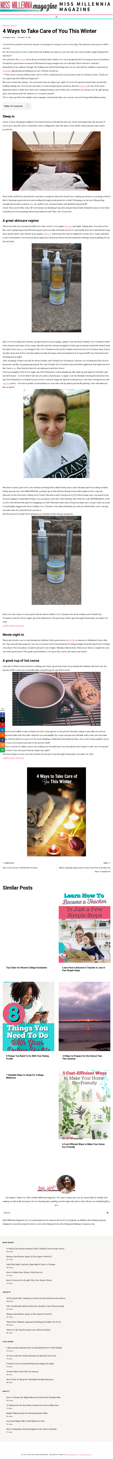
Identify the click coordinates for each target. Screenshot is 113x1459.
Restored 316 (72, 1454)
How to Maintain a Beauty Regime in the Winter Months (31, 1429)
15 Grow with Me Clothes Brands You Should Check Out (31, 1356)
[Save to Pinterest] (2, 724)
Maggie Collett (10, 37)
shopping (7, 71)
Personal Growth (10, 26)
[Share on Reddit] (2, 734)
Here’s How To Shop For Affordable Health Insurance (30, 1379)
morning (68, 226)
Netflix (72, 640)
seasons (22, 59)
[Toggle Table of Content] (26, 106)
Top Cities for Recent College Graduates (26, 967)
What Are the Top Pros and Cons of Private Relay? (28, 1330)
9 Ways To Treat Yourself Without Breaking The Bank (30, 1363)
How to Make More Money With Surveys (24, 1272)
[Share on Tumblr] (2, 739)
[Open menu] (57, 16)
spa (14, 368)
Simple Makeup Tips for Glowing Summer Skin (27, 1413)
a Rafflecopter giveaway (13, 625)
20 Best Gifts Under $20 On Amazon (22, 1371)
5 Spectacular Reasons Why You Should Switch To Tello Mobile (34, 1348)
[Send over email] (2, 749)
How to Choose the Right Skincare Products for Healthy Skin (33, 1397)
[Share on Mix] (2, 744)
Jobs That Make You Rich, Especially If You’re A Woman (30, 1264)
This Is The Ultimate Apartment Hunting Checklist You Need (33, 1322)
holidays (83, 86)
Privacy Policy (85, 1454)
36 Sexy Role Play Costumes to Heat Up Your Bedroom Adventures (35, 1298)
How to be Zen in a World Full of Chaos (20, 865)
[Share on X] (2, 719)
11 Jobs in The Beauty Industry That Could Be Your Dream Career (35, 1248)
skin (31, 204)
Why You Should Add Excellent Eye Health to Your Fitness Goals (35, 1306)
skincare (47, 234)
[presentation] (28, 928)
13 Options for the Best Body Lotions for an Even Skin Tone (32, 1405)
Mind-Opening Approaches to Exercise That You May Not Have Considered (84, 867)
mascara (6, 383)
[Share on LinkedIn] (2, 729)
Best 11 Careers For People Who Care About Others (29, 1280)
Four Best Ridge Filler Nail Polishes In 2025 (25, 1421)
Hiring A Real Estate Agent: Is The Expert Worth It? (29, 1256)
